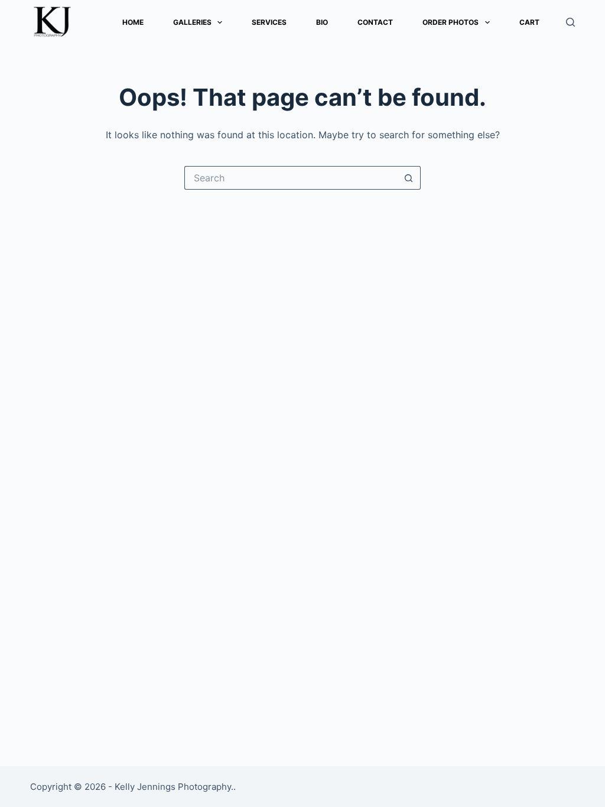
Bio (322, 22)
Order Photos (450, 22)
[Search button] (409, 178)
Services (269, 22)
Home (133, 22)
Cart (529, 22)
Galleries (192, 22)
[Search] (570, 22)
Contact (375, 22)
